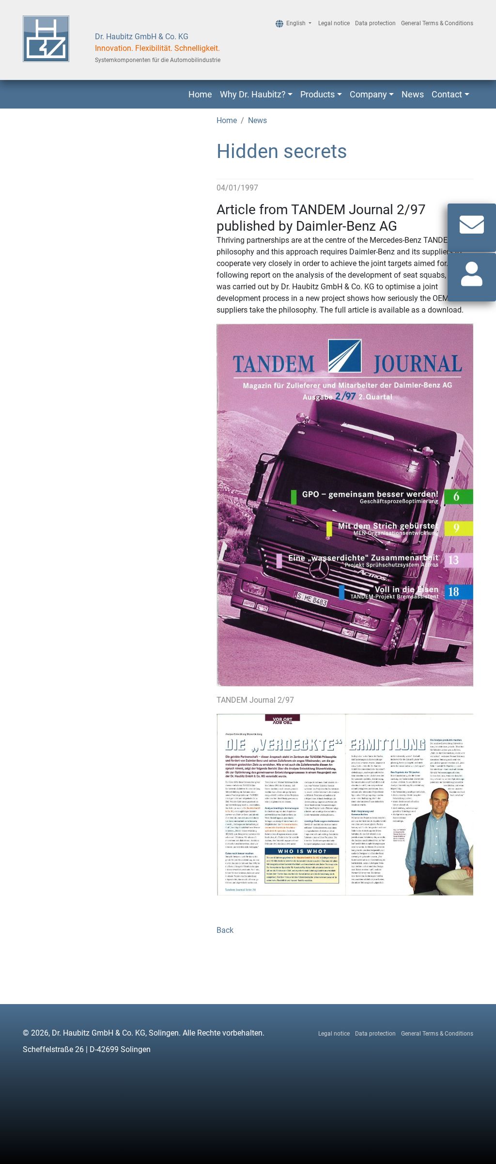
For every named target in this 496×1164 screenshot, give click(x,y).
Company (368, 94)
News (413, 94)
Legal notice (334, 23)
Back (225, 930)
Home (200, 94)
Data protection (375, 23)
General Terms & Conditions (437, 23)
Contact (447, 94)
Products (317, 94)
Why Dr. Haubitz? (253, 94)
